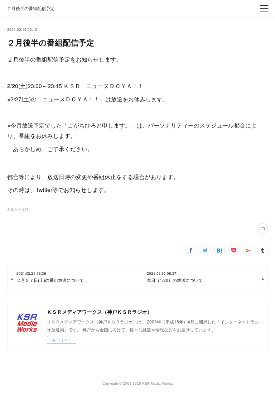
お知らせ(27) (17, 209)
